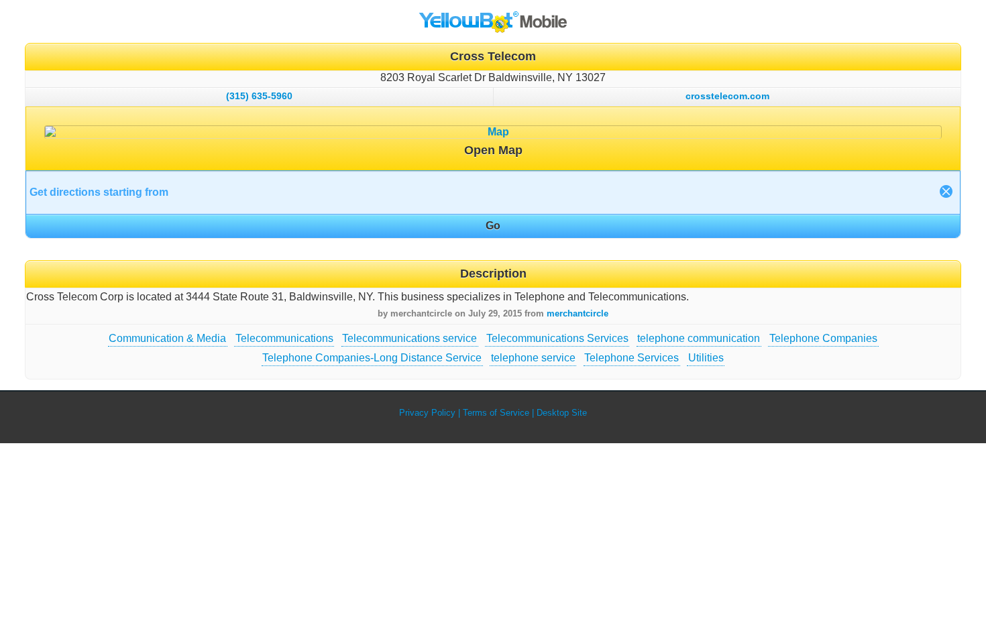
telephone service (533, 357)
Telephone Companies (823, 338)
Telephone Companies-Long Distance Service (372, 357)
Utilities (706, 357)
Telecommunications (284, 338)
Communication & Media (167, 338)
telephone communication (698, 338)
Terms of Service (496, 413)
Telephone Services (631, 357)
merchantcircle (577, 313)
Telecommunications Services (557, 338)
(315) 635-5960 (259, 96)
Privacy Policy (427, 413)
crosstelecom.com (727, 96)
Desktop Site (562, 413)
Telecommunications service (409, 338)
